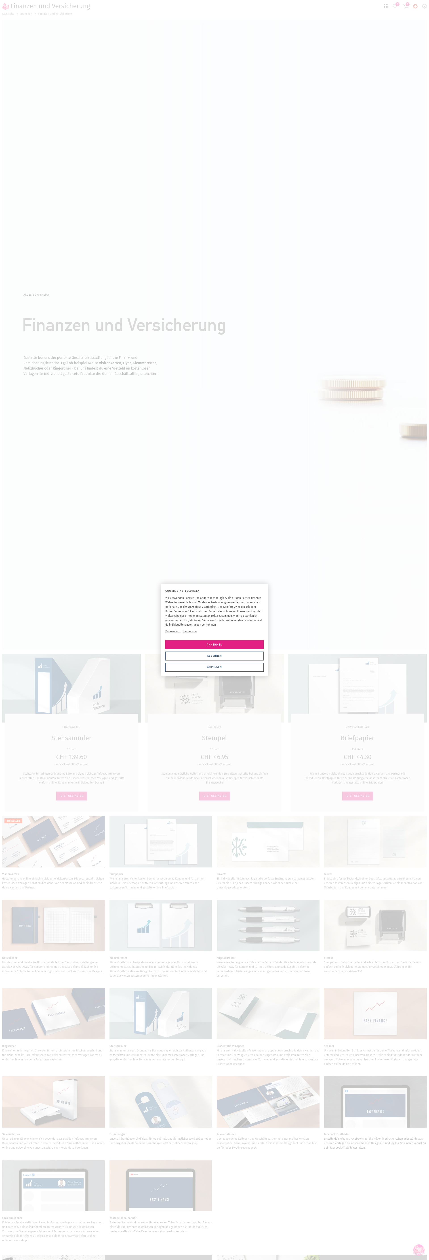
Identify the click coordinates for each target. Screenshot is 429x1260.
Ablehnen (214, 655)
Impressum (190, 631)
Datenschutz (173, 631)
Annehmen (214, 644)
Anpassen (214, 667)
